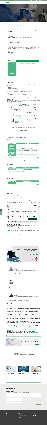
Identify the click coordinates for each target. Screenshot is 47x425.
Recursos (20, 2)
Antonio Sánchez (10, 376)
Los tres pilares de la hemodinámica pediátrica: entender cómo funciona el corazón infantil (35, 374)
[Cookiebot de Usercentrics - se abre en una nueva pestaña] (34, 205)
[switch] (20, 216)
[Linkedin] (9, 287)
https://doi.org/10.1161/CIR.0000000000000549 (34, 326)
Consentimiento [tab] (14, 207)
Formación (16, 2)
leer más (8, 377)
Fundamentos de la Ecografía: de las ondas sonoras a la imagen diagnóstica (11, 374)
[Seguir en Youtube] (35, 415)
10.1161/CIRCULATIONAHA (31, 315)
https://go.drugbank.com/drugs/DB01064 (30, 331)
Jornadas (24, 2)
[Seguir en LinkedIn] (34, 415)
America (36, 0)
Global (34, 0)
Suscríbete (30, 2)
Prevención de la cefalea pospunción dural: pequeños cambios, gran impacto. (23, 374)
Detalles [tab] (23, 207)
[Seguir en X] (32, 415)
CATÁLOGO (34, 2)
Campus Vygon (24, 14)
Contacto (38, 2)
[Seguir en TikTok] (37, 415)
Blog (12, 2)
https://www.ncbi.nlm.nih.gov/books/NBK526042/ (13, 306)
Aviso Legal (7, 415)
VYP (27, 2)
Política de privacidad (8, 416)
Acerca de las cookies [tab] (33, 207)
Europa (39, 0)
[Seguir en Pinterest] (36, 415)
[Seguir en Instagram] (33, 415)
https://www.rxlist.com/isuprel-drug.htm (33, 332)
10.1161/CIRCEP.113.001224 (18, 321)
